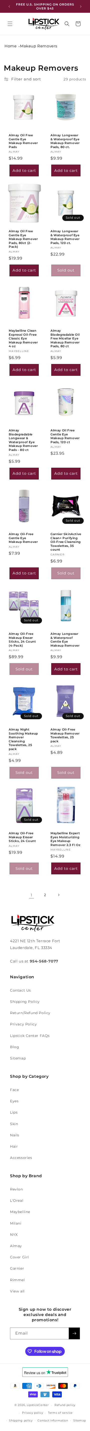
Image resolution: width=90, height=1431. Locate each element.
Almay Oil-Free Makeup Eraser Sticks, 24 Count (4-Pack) (22, 639)
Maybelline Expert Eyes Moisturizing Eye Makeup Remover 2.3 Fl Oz (65, 839)
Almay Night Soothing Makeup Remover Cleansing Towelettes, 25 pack (23, 739)
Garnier (17, 1268)
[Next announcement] (80, 6)
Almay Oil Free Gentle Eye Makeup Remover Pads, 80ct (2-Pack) (23, 239)
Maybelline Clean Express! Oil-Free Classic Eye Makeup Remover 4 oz (23, 338)
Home (10, 46)
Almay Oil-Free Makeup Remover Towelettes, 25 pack (65, 735)
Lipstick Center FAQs (30, 1035)
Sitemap (18, 1058)
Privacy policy (32, 1412)
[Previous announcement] (9, 6)
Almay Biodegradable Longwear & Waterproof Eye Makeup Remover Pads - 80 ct (23, 440)
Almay (16, 1246)
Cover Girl (19, 1257)
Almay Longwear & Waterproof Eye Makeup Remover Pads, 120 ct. (65, 237)
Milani (16, 1223)
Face (14, 1090)
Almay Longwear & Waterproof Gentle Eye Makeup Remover (65, 639)
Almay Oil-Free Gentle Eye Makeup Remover (23, 538)
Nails (14, 1135)
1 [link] (31, 895)
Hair (14, 1146)
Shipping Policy (25, 1001)
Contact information (53, 1420)
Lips (14, 1112)
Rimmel (17, 1280)
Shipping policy (21, 1420)
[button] (10, 23)
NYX (14, 1234)
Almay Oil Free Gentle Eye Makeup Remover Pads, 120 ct (65, 436)
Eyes (14, 1101)
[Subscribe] (74, 1333)
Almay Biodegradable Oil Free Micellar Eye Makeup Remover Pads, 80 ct (65, 338)
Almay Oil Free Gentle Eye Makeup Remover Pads (23, 141)
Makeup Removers (38, 46)
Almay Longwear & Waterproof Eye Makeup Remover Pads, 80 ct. (65, 141)
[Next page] (58, 894)
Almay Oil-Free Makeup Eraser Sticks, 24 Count (22, 837)
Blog (14, 1047)
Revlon (16, 1189)
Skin (14, 1124)
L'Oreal (16, 1200)
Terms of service (60, 1412)
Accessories (21, 1157)
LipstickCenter (38, 1405)
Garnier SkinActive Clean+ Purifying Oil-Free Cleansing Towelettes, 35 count (65, 541)
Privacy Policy (23, 1024)
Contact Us (20, 990)
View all (17, 1291)
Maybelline (20, 1212)
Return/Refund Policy (30, 1013)
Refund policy (65, 1405)
